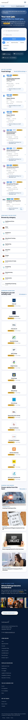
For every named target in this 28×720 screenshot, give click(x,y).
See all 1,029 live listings (20, 71)
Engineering (4, 668)
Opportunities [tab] (6, 45)
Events (3, 686)
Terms (12, 717)
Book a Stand (4, 703)
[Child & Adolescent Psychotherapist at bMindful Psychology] (14, 137)
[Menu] (25, 2)
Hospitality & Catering (6, 675)
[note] (15, 21)
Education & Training (6, 677)
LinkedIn (3, 706)
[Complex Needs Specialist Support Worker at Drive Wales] (14, 83)
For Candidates (5, 690)
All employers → (23, 294)
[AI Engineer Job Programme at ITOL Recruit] (14, 204)
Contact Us (4, 701)
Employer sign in (5, 657)
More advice (23, 489)
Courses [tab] (22, 42)
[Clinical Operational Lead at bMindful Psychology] (14, 154)
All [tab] (3, 42)
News (3, 693)
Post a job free (5, 655)
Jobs (3, 641)
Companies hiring (5, 648)
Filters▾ (5, 48)
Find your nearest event (9, 613)
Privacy (3, 717)
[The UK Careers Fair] (5, 2)
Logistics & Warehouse (6, 673)
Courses (3, 645)
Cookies (8, 717)
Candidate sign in (5, 653)
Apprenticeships (5, 643)
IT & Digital (4, 670)
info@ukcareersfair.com (10, 632)
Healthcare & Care (5, 666)
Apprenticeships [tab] (14, 42)
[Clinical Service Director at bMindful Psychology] (14, 171)
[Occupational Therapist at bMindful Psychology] (14, 188)
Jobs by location (5, 650)
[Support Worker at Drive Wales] (14, 101)
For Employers (4, 688)
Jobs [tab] (8, 42)
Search (14, 39)
